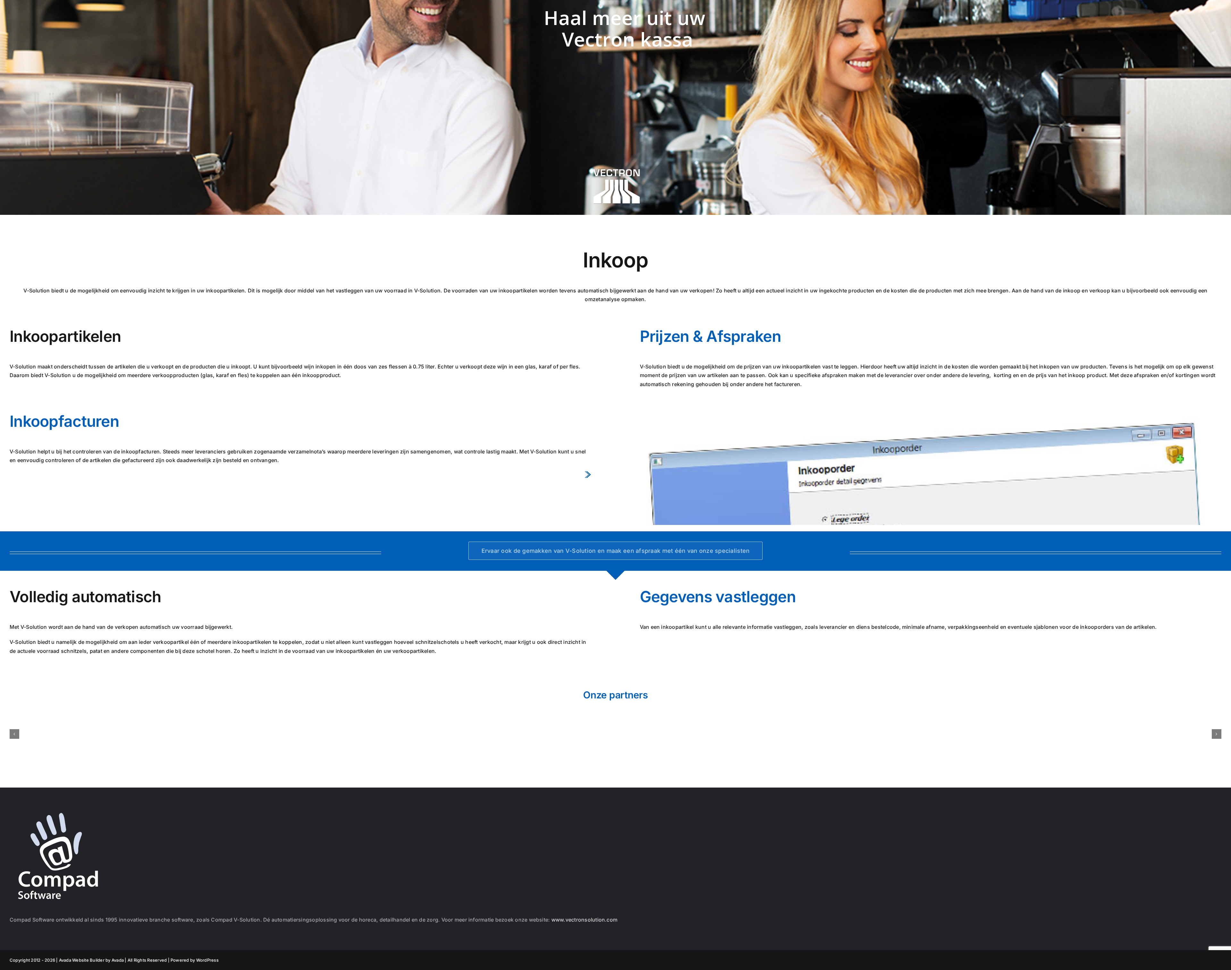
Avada (118, 960)
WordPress (207, 960)
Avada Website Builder (82, 960)
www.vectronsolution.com (584, 919)
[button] (14, 734)
